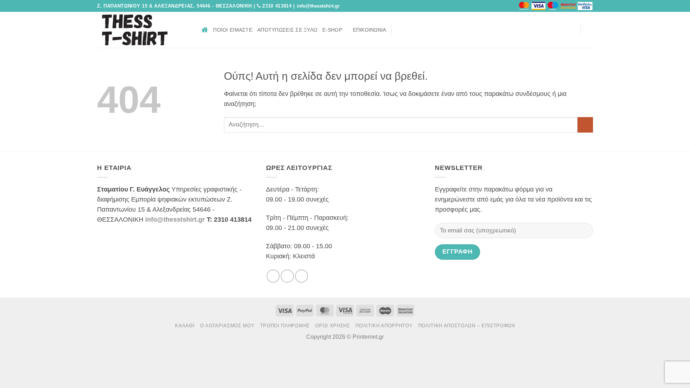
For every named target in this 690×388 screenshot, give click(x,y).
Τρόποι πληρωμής (285, 325)
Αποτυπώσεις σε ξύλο (287, 30)
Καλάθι (184, 325)
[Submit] (585, 125)
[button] (572, 30)
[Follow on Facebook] (399, 29)
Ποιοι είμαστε (232, 30)
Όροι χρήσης (332, 325)
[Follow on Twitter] (410, 29)
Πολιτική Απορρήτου (384, 325)
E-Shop (332, 30)
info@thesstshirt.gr (175, 219)
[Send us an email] (420, 29)
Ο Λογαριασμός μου (227, 325)
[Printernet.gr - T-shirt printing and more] (143, 30)
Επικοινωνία (369, 30)
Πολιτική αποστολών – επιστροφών (466, 325)
